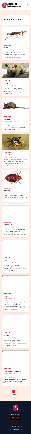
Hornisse (6, 335)
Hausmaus (6, 119)
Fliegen (5, 296)
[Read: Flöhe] (15, 247)
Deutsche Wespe (8, 155)
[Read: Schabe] (15, 34)
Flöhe (5, 260)
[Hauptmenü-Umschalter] (27, 5)
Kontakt (15, 424)
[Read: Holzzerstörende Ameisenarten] (15, 358)
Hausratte (6, 83)
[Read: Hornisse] (15, 322)
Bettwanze (6, 190)
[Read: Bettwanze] (15, 177)
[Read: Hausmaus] (15, 106)
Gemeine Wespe (8, 224)
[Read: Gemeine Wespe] (15, 211)
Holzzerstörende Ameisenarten (12, 371)
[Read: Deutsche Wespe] (15, 142)
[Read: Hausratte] (15, 70)
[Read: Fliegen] (15, 283)
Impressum (15, 426)
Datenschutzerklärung (16, 429)
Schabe (5, 47)
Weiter (15, 394)
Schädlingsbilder (7, 45)
